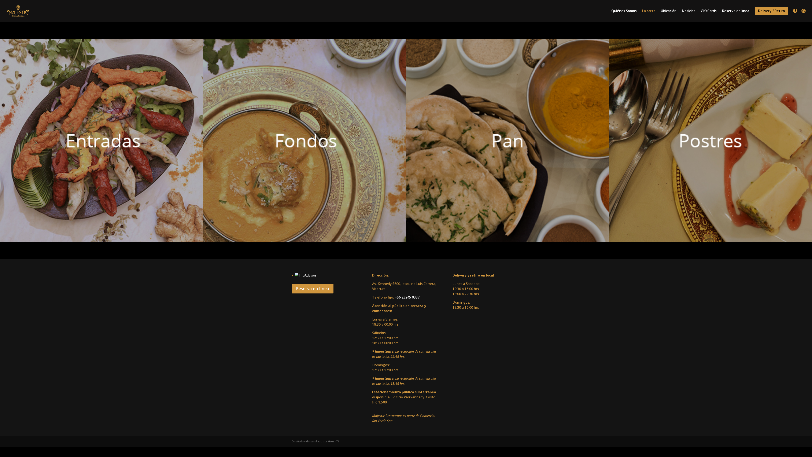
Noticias (688, 11)
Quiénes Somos (624, 11)
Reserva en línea (735, 11)
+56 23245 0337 (407, 297)
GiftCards (709, 11)
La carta (648, 11)
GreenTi (333, 441)
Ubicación (668, 11)
